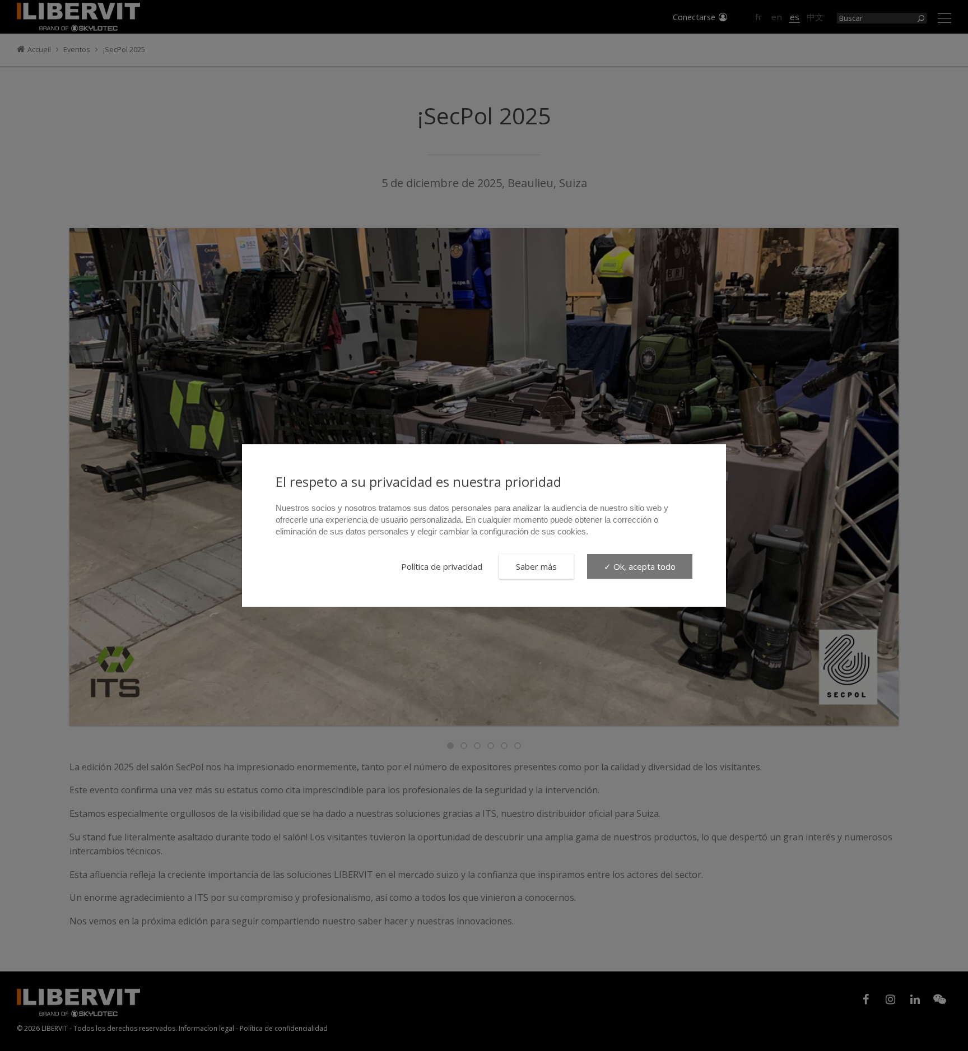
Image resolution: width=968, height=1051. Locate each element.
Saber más (536, 566)
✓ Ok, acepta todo (640, 566)
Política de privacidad (441, 566)
